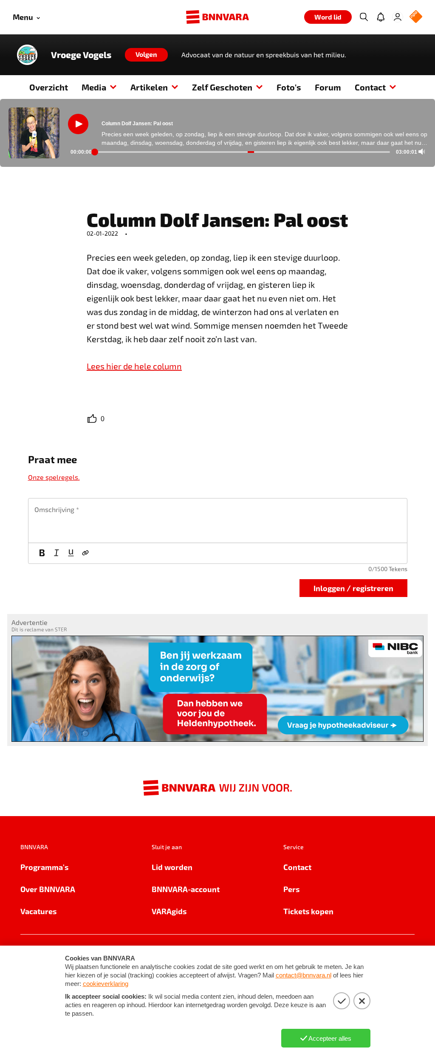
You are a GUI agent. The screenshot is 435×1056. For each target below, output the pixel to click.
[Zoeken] (364, 17)
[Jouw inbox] (381, 17)
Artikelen (149, 87)
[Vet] (42, 553)
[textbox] (217, 520)
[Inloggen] (398, 17)
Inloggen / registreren (353, 587)
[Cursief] (56, 553)
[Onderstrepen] (71, 553)
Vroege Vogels (81, 55)
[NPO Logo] (416, 17)
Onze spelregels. (54, 477)
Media (94, 87)
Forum (328, 87)
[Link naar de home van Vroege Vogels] (27, 55)
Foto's (289, 87)
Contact (370, 87)
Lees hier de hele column (134, 366)
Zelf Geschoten (222, 87)
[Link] (85, 553)
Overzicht (48, 87)
